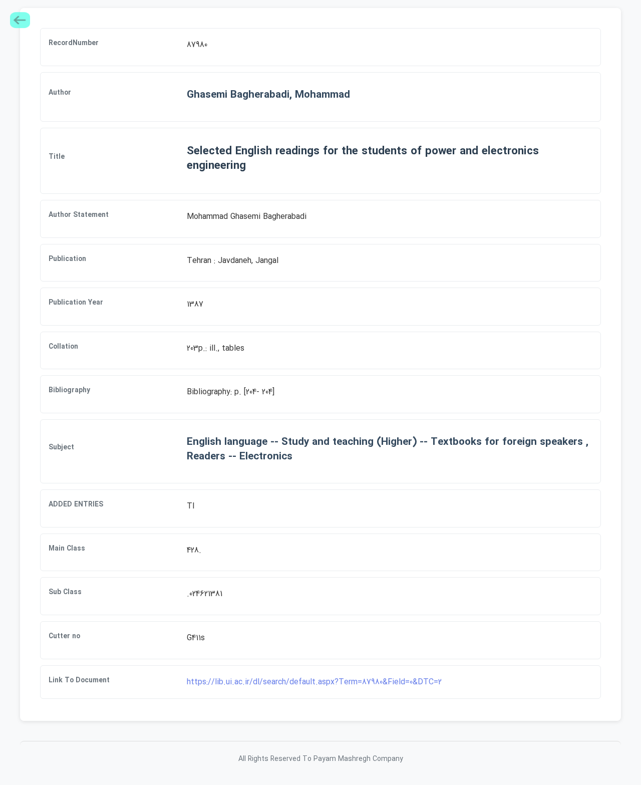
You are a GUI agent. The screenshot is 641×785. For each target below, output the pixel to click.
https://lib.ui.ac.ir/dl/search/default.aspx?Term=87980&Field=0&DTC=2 (314, 682)
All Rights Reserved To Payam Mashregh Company (320, 758)
